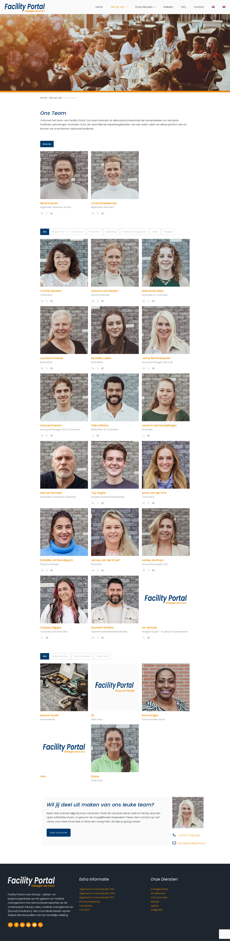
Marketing (111, 231)
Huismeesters (60, 656)
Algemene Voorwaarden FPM (97, 893)
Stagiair (168, 231)
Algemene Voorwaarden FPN (96, 889)
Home (43, 97)
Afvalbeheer (158, 893)
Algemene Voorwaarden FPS (96, 897)
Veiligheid (156, 910)
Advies (155, 906)
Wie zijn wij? (55, 97)
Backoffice (58, 231)
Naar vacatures (58, 832)
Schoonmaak (159, 897)
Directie (47, 144)
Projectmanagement (134, 231)
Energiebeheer (159, 889)
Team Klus (102, 656)
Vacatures (85, 906)
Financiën (94, 231)
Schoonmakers (82, 656)
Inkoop (155, 901)
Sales (155, 231)
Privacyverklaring (89, 901)
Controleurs (77, 231)
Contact (84, 910)
